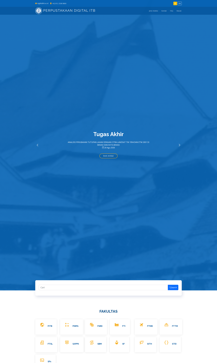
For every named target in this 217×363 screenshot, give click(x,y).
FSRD (100, 326)
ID (175, 3)
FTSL (50, 344)
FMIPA (75, 326)
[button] (37, 145)
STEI (174, 344)
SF (123, 344)
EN (180, 3)
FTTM (175, 326)
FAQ (171, 11)
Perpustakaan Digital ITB (68, 10)
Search (174, 287)
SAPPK (76, 344)
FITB (50, 326)
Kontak (164, 11)
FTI (123, 326)
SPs (49, 361)
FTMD (150, 326)
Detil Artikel (108, 156)
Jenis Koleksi (153, 11)
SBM (99, 344)
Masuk (179, 11)
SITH (149, 344)
